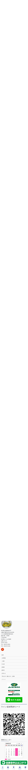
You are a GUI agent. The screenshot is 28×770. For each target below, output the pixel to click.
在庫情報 (19, 768)
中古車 (3, 664)
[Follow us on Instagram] (2, 649)
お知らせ (4, 673)
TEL (25, 768)
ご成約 (3, 661)
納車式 (3, 670)
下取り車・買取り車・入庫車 (8, 676)
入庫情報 (4, 658)
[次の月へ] (21, 743)
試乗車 (3, 667)
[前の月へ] (16, 743)
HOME (8, 768)
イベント (4, 679)
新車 (3, 655)
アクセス (13, 768)
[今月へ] (19, 743)
